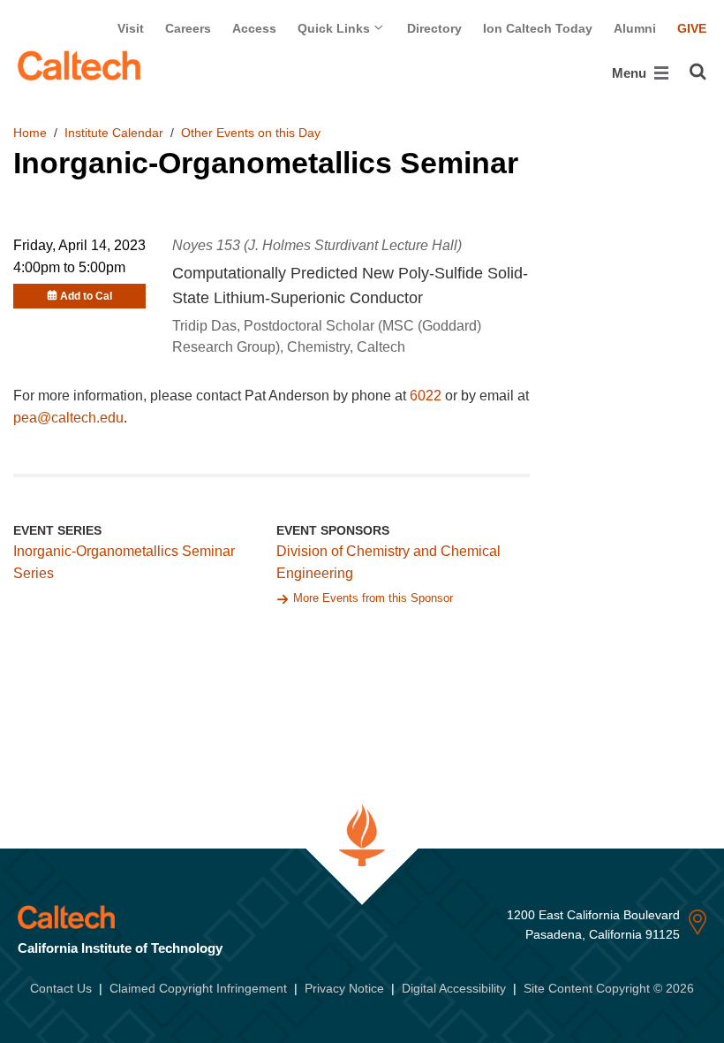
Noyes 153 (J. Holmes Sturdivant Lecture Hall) (317, 245)
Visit (130, 28)
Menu (631, 72)
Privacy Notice (344, 988)
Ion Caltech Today (537, 28)
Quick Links (335, 28)
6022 (425, 395)
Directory (434, 28)
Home (30, 133)
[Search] (698, 71)
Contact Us (61, 988)
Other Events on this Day (251, 133)
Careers (188, 28)
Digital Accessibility (454, 988)
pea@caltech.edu (68, 417)
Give (691, 28)
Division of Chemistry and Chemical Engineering (388, 562)
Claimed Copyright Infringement (198, 988)
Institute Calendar (113, 133)
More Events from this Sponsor (373, 598)
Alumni (635, 28)
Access (254, 28)
